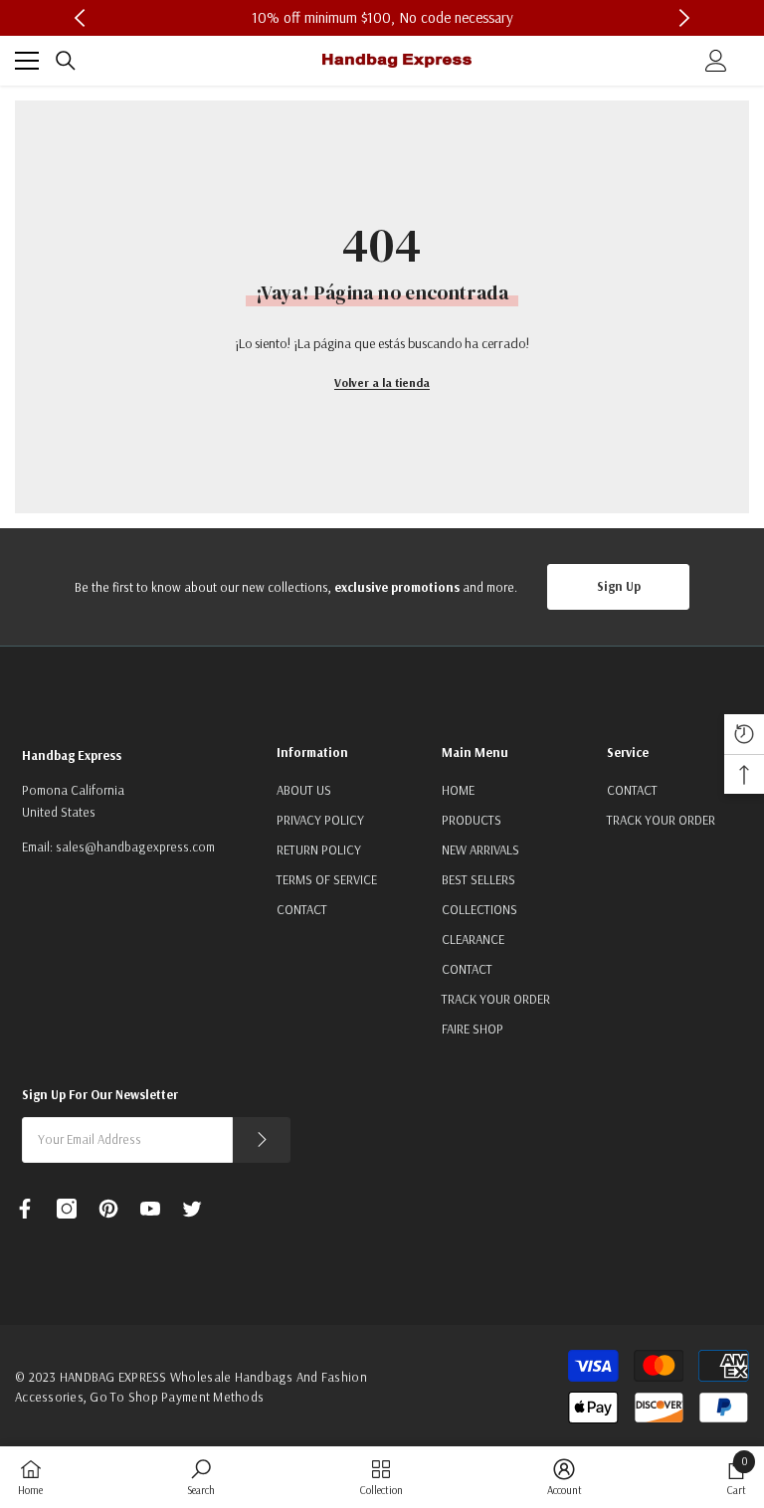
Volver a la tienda (382, 382)
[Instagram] (67, 1209)
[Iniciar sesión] (716, 61)
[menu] (27, 61)
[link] (201, 1476)
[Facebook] (25, 1209)
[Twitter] (192, 1209)
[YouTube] (150, 1209)
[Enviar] (261, 1140)
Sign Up (619, 586)
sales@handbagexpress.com (135, 846)
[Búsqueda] (66, 61)
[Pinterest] (108, 1209)
